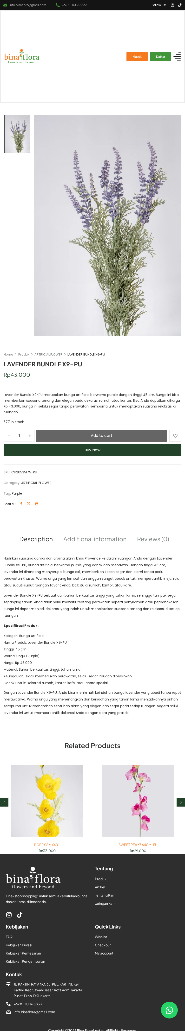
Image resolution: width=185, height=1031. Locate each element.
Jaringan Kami (105, 903)
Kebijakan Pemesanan (23, 953)
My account (104, 953)
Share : (9, 504)
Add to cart (101, 435)
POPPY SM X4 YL (47, 845)
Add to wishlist (175, 436)
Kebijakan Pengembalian (25, 961)
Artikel (100, 887)
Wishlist (101, 937)
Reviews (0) (153, 539)
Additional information (94, 539)
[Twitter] (28, 504)
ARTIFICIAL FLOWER (48, 354)
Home (8, 354)
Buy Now (92, 450)
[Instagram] (172, 5)
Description (36, 539)
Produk (23, 354)
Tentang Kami (105, 895)
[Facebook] (21, 504)
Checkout (103, 945)
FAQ (9, 937)
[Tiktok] (180, 5)
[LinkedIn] (36, 504)
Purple (17, 493)
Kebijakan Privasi (19, 945)
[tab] (36, 539)
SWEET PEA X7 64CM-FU (138, 845)
